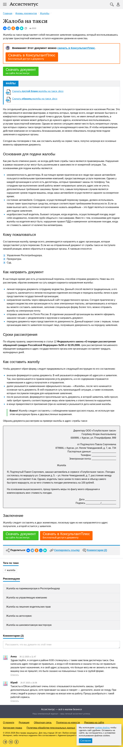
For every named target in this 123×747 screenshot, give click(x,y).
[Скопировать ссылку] (26, 28)
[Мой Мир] (17, 28)
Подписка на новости (68, 722)
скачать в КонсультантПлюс (76, 48)
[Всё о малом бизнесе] (24, 4)
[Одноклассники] (13, 28)
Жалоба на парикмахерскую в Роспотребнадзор (33, 588)
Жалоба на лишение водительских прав (28, 606)
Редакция (24, 722)
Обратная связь (43, 722)
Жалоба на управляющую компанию (26, 597)
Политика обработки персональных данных (51, 727)
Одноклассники (16, 742)
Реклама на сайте (94, 722)
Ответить (14, 675)
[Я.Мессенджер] (21, 28)
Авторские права (12, 727)
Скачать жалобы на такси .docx (37, 91)
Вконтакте (11, 742)
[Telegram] (9, 28)
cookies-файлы (102, 727)
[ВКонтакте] (5, 28)
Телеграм (5, 742)
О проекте (8, 722)
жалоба (11, 570)
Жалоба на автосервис (19, 616)
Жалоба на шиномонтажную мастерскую (29, 625)
